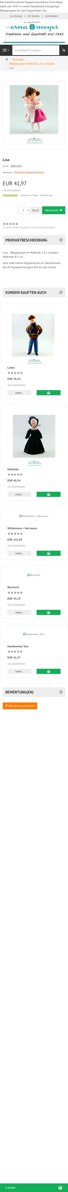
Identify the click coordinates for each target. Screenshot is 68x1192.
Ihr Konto (34, 16)
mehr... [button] (19, 393)
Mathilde (13, 469)
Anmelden (51, 16)
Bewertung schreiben (21, 706)
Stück (35, 210)
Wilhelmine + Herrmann (22, 528)
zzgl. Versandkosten (12, 190)
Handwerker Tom (17, 646)
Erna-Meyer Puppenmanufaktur (29, 172)
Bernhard (13, 587)
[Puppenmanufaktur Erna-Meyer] (34, 32)
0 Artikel (10, 1187)
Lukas (11, 367)
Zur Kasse (16, 16)
